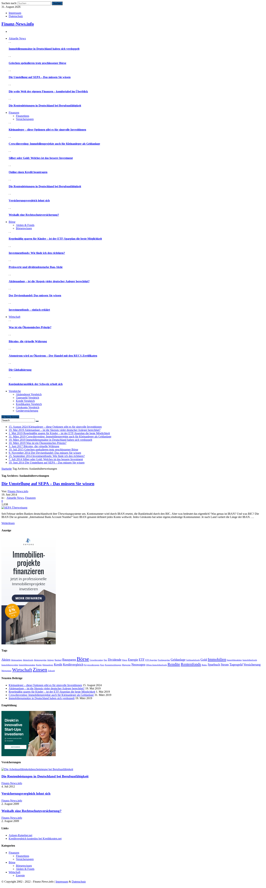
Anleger (50, 660)
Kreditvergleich (73, 664)
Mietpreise (126, 665)
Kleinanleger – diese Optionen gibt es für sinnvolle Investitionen (47, 129)
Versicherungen (25, 119)
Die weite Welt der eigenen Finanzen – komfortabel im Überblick (48, 91)
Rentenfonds (191, 664)
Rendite (174, 664)
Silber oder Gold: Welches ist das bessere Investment (41, 158)
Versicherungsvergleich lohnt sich (29, 200)
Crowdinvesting (96, 660)
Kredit (58, 664)
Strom (225, 664)
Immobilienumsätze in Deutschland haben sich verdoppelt (44, 48)
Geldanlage (178, 659)
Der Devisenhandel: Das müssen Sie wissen (35, 295)
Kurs (102, 665)
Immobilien (217, 659)
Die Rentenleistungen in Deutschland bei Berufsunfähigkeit (45, 105)
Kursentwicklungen (113, 665)
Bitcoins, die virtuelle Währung (28, 341)
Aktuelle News (15, 497)
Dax (105, 660)
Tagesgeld (236, 664)
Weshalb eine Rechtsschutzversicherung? (34, 214)
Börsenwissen (24, 228)
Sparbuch (214, 664)
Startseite (6, 468)
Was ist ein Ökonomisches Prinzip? (30, 327)
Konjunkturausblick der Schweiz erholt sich (36, 384)
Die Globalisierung (20, 369)
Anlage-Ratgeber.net (20, 835)
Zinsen (40, 669)
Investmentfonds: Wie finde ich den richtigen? (37, 252)
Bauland (58, 660)
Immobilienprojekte (9, 665)
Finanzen (30, 497)
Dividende (114, 659)
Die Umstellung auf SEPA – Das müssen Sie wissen (40, 77)
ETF (142, 659)
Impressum (15, 12)
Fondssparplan (164, 660)
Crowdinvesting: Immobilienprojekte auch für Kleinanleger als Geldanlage (54, 143)
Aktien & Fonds (25, 225)
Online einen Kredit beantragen (28, 172)
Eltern (124, 660)
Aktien (5, 659)
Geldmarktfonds (193, 660)
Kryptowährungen (92, 665)
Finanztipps (22, 115)
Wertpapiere (6, 671)
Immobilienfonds (249, 660)
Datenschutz (16, 16)
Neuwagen (138, 664)
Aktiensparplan (40, 660)
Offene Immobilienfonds (156, 665)
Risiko (204, 665)
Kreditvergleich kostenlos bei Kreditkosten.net (35, 838)
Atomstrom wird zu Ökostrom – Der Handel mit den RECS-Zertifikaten (53, 355)
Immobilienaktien (234, 660)
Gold (203, 659)
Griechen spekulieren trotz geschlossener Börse (37, 63)
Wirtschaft (22, 669)
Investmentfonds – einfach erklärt (29, 309)
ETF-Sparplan (151, 660)
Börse (83, 659)
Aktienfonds (28, 660)
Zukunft (51, 671)
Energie (133, 659)
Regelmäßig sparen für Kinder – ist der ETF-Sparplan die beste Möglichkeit (55, 238)
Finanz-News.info (17, 24)
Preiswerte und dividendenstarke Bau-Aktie (36, 267)
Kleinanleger (48, 665)
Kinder (39, 665)
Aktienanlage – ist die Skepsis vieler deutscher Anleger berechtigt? (49, 281)
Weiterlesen (8, 523)
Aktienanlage (16, 660)
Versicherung (252, 664)
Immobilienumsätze (27, 665)
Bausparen (69, 659)
